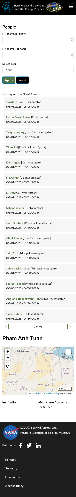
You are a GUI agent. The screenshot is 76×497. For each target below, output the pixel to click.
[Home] (32, 4)
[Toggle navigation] (71, 6)
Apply (9, 80)
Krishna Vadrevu (59, 432)
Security (11, 468)
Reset (23, 80)
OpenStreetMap (51, 393)
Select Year (9, 63)
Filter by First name (14, 48)
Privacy (10, 459)
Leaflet (35, 393)
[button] (8, 352)
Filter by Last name (14, 33)
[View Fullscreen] (68, 352)
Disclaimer (13, 477)
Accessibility (14, 485)
